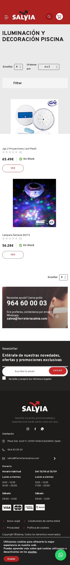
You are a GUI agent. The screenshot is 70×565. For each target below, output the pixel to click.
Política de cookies (38, 527)
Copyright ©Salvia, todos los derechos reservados (31, 534)
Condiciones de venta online (44, 521)
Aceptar (11, 558)
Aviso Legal (13, 521)
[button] (60, 555)
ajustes (32, 552)
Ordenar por (32, 66)
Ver (13, 168)
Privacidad (13, 527)
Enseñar (8, 66)
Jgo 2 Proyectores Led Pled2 (19, 148)
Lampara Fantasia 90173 (16, 235)
